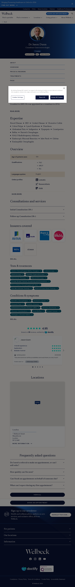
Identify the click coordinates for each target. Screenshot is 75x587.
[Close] (64, 88)
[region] (37, 94)
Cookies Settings (17, 97)
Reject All (42, 97)
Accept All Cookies (57, 97)
